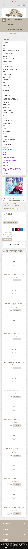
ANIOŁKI (5, 45)
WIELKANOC (6, 141)
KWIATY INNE (7, 74)
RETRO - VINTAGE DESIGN (11, 120)
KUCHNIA (6, 72)
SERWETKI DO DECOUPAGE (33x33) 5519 (14, 362)
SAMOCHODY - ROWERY (10, 123)
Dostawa (10, 24)
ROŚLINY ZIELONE (8, 112)
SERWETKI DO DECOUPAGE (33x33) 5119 (14, 274)
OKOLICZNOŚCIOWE (11, 99)
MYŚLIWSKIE (7, 90)
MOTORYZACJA (7, 87)
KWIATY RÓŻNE (7, 77)
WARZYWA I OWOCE (9, 139)
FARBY (5, 155)
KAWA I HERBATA (8, 66)
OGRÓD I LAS (7, 95)
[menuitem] (10, 20)
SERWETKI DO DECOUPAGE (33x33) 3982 (14, 333)
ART (4, 48)
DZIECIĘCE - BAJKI (8, 58)
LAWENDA (6, 80)
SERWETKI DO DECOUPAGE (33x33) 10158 (14, 304)
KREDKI (5, 163)
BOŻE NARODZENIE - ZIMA (11, 51)
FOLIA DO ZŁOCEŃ (8, 157)
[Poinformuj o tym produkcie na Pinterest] (18, 229)
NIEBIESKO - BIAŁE (8, 93)
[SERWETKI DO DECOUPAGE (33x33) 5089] (14, 186)
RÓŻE (4, 115)
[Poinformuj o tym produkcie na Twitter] (16, 229)
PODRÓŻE (6, 107)
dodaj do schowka (9, 226)
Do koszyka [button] (17, 280)
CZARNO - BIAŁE (8, 53)
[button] (12, 1)
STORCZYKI (6, 131)
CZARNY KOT (7, 56)
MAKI (4, 82)
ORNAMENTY (7, 105)
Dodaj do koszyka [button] (10, 222)
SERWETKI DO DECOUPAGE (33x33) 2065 (14, 420)
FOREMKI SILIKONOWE (10, 160)
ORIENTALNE (7, 102)
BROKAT (5, 152)
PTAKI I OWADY (7, 110)
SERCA (5, 126)
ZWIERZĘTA (6, 147)
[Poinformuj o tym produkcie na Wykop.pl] (24, 229)
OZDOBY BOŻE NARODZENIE (12, 169)
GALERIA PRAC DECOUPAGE (15, 29)
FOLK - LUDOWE (8, 61)
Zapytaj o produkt (8, 232)
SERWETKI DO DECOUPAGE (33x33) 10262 (14, 449)
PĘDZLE (5, 173)
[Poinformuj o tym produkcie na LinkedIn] (21, 229)
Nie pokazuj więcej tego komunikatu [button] (15, 547)
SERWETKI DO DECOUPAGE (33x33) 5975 (14, 478)
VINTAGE (5, 134)
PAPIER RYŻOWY (8, 149)
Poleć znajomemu (9, 234)
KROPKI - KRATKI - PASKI (10, 69)
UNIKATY (5, 136)
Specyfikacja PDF (9, 236)
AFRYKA (5, 43)
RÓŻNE (5, 118)
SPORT (5, 128)
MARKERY (6, 165)
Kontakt (10, 20)
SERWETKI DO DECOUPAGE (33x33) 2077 (14, 507)
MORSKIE (6, 85)
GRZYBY (5, 64)
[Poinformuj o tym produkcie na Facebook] (13, 229)
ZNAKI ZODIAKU (8, 144)
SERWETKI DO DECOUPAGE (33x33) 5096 (14, 391)
